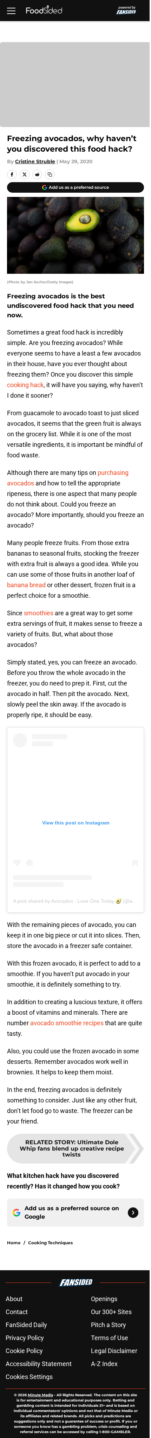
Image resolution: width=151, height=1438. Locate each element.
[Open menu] (11, 10)
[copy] (50, 174)
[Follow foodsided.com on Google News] (133, 1212)
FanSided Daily (26, 1324)
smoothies (38, 613)
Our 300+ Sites (111, 1312)
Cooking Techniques (50, 1242)
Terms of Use (109, 1337)
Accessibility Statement (39, 1363)
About (14, 1299)
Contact (17, 1312)
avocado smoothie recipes (67, 1023)
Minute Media (40, 1395)
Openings (104, 1299)
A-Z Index (104, 1363)
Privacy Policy (25, 1337)
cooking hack (25, 385)
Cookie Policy (24, 1350)
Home (14, 1242)
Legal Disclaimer (114, 1350)
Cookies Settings (29, 1376)
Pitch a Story (108, 1324)
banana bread (26, 585)
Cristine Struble (35, 161)
